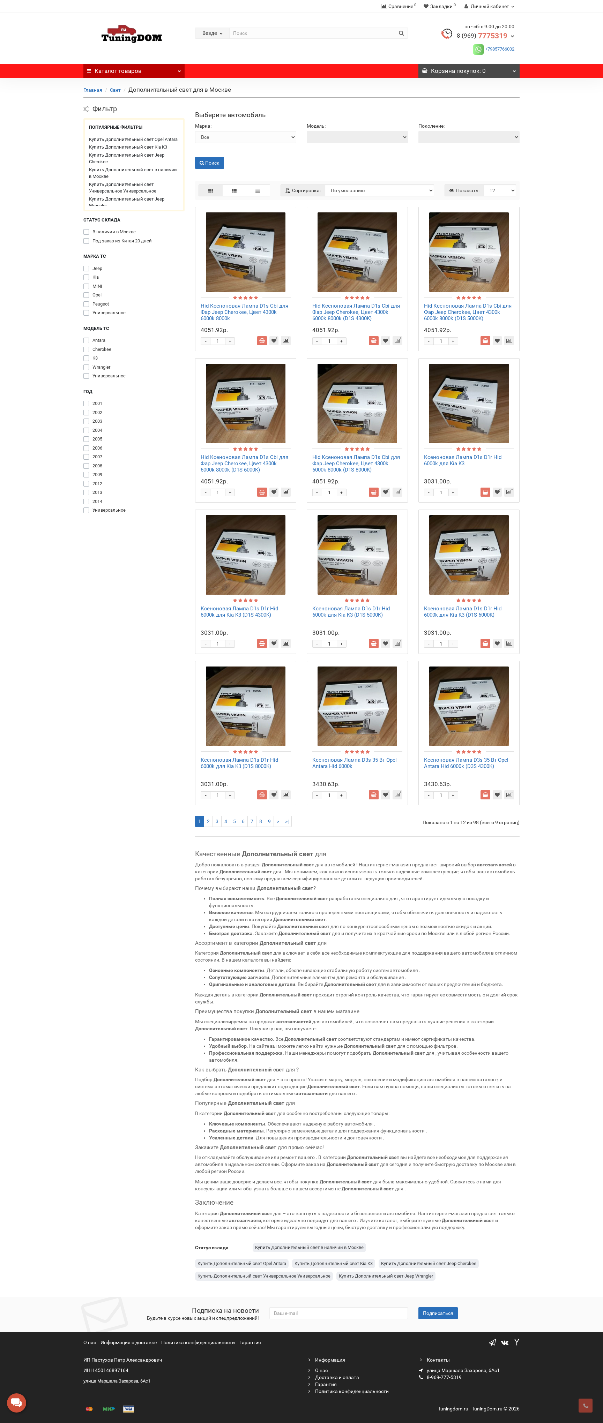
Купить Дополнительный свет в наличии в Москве (133, 173)
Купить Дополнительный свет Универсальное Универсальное (122, 188)
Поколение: (431, 126)
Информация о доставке (128, 1342)
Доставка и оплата (336, 1377)
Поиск (202, 152)
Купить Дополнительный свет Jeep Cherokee (126, 158)
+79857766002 (499, 49)
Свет (115, 90)
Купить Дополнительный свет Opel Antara (133, 139)
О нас (89, 1342)
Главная (92, 90)
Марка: (203, 126)
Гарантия (250, 1342)
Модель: (316, 126)
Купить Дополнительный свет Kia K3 (128, 147)
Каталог (118, 70)
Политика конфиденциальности (198, 1342)
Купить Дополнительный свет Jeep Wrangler (126, 202)
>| (287, 821)
